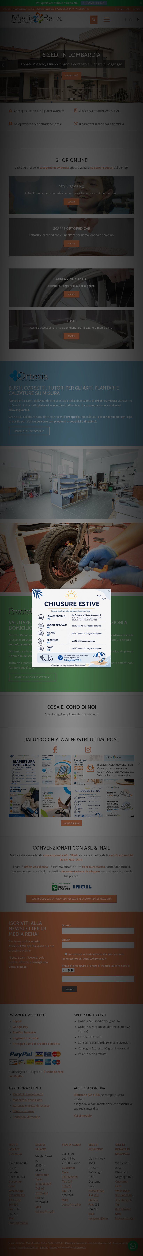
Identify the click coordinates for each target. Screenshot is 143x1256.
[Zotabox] (108, 664)
